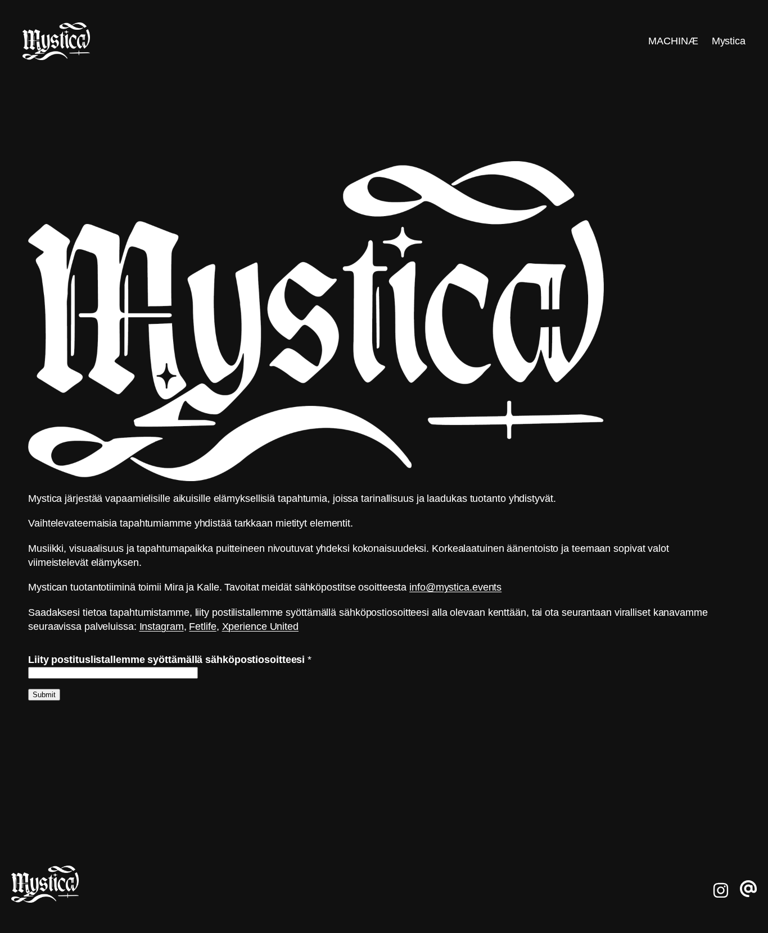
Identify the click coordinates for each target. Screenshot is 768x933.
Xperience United (260, 626)
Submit (44, 694)
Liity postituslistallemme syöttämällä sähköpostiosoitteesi (169, 659)
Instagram (161, 626)
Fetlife (202, 626)
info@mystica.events (455, 587)
